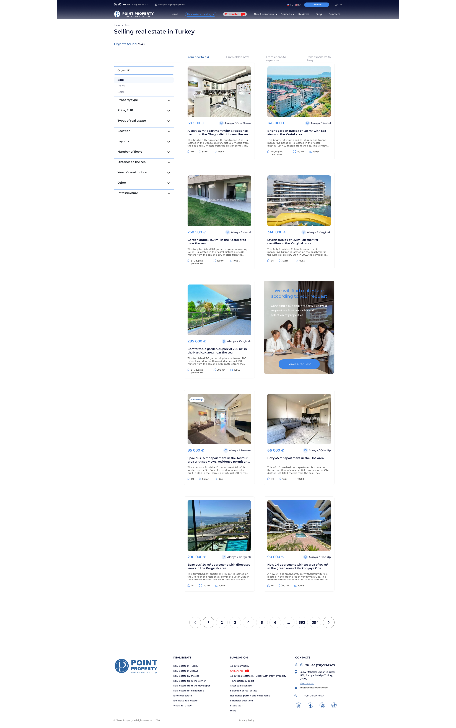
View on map (307, 683)
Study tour (236, 705)
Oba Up (325, 450)
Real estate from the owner (189, 681)
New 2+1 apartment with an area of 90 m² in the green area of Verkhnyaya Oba (297, 566)
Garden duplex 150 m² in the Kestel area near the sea (217, 241)
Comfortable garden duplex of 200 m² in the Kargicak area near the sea (217, 350)
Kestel (326, 123)
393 (302, 622)
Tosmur (246, 450)
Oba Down (243, 123)
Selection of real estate (243, 690)
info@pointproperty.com (171, 4)
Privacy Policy (246, 720)
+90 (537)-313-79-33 (135, 4)
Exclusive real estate (185, 700)
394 (315, 622)
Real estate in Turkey (185, 666)
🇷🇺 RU (290, 4)
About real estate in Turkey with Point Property (258, 676)
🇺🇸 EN (298, 4)
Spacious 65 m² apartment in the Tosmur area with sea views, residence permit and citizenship (219, 460)
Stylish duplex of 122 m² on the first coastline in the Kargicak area (292, 241)
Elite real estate (182, 695)
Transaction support (242, 681)
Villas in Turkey (182, 705)
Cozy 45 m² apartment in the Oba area (295, 458)
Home (174, 14)
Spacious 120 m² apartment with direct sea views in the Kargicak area (219, 566)
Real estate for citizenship (188, 690)
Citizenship (232, 14)
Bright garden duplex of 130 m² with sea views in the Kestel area (296, 132)
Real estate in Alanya (185, 671)
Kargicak (325, 232)
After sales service (241, 685)
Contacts (334, 14)
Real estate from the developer (191, 685)
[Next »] (328, 622)
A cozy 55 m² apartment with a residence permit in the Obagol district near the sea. (218, 132)
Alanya (230, 123)
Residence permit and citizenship (250, 695)
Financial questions (241, 700)
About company (239, 666)
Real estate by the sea (186, 676)
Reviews (303, 14)
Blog (319, 14)
